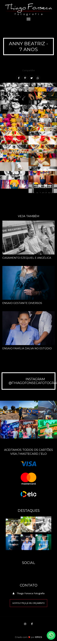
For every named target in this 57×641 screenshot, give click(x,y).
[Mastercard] (28, 478)
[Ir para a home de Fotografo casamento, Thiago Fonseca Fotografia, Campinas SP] (28, 7)
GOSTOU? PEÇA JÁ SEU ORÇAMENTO (28, 603)
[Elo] (28, 493)
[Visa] (28, 463)
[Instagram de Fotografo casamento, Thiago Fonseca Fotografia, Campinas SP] (25, 624)
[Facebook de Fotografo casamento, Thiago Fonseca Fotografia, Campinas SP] (31, 624)
